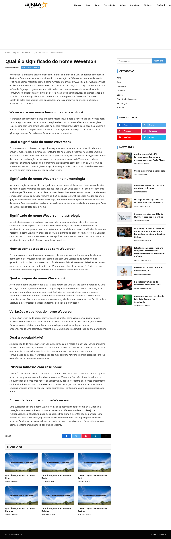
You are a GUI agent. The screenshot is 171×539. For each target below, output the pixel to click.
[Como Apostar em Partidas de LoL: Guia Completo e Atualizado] (124, 300)
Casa (88, 5)
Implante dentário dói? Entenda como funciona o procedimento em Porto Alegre (150, 157)
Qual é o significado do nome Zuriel (56, 476)
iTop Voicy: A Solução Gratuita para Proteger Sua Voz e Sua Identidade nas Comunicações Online (149, 232)
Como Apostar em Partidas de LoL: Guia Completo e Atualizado (149, 299)
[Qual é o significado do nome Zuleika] (58, 495)
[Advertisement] (85, 30)
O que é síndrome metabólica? (149, 170)
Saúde (122, 5)
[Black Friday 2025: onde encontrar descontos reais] (124, 285)
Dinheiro (148, 5)
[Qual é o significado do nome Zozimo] (94, 495)
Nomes (77, 5)
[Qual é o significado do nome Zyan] (21, 462)
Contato (162, 534)
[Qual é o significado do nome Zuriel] (58, 462)
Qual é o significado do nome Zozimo (92, 509)
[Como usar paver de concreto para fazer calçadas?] (124, 189)
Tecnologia (109, 5)
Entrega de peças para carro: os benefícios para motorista (148, 201)
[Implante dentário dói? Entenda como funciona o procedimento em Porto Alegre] (124, 158)
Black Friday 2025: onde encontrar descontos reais (147, 283)
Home (153, 534)
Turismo (161, 5)
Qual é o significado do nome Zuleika (56, 509)
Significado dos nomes (30, 68)
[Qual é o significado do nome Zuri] (94, 462)
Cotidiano (134, 5)
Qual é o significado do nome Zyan (20, 476)
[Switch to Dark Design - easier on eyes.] (164, 5)
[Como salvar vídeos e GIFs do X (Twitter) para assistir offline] (124, 217)
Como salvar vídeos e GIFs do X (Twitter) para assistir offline (149, 215)
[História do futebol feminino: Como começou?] (124, 271)
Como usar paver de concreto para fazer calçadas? (149, 186)
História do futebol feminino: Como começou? (149, 268)
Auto (97, 5)
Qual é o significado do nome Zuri (92, 476)
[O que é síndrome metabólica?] (124, 174)
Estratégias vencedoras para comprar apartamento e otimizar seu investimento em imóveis (149, 252)
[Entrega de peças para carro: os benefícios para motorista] (124, 203)
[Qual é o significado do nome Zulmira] (21, 495)
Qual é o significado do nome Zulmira (20, 509)
